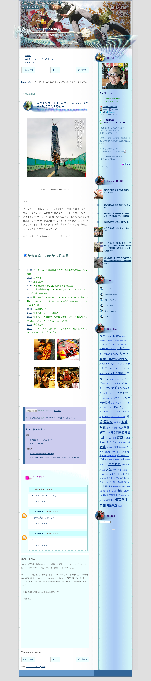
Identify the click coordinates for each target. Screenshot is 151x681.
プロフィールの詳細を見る (110, 156)
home (23, 82)
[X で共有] (33, 410)
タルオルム (106, 383)
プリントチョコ (107, 407)
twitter (105, 112)
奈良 (115, 491)
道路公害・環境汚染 (106, 491)
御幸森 (120, 442)
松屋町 (117, 459)
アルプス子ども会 (120, 340)
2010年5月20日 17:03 (41, 545)
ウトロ (121, 348)
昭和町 (112, 459)
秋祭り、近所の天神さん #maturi (42, 454)
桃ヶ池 (115, 486)
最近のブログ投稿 (107, 159)
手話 (108, 456)
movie (117, 336)
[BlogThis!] (30, 410)
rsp (123, 336)
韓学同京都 (117, 432)
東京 (30, 82)
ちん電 (105, 393)
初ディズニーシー (36, 443)
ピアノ (122, 398)
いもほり (123, 344)
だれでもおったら (118, 383)
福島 (122, 495)
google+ (105, 109)
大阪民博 (104, 478)
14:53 (29, 313)
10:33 (29, 285)
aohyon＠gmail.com (110, 107)
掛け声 (108, 433)
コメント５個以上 (115, 373)
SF (125, 336)
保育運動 (110, 500)
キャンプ (110, 364)
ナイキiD (102, 398)
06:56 (29, 278)
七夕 (104, 456)
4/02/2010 (57, 411)
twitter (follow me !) (111, 294)
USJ (105, 340)
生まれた (114, 464)
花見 (108, 428)
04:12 (29, 270)
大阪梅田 (125, 474)
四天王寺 (110, 447)
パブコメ (109, 398)
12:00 (29, 309)
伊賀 (123, 417)
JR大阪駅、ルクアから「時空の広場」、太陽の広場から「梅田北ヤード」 (117, 260)
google (109, 336)
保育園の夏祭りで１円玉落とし (116, 222)
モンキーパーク (116, 417)
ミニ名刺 (114, 412)
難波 (120, 490)
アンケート (115, 344)
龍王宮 (120, 506)
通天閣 (120, 482)
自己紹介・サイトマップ (114, 452)
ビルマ (121, 403)
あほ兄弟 (111, 340)
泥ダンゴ (126, 482)
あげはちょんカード (112, 300)
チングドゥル (114, 387)
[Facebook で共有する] (36, 410)
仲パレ (106, 482)
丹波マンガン (114, 478)
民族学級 (111, 505)
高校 (124, 442)
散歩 (103, 447)
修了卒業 (113, 456)
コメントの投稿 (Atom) (36, 667)
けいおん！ (123, 364)
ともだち (33, 418)
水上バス (105, 464)
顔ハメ (109, 438)
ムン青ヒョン (40, 511)
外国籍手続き (117, 428)
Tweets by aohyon (103, 167)
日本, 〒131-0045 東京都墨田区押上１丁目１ (61, 418)
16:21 (29, 317)
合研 (128, 442)
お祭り (115, 353)
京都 (120, 437)
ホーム (28, 56)
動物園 (127, 486)
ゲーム (108, 367)
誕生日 (123, 478)
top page (108, 316)
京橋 (114, 438)
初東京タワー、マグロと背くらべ (42, 440)
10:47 (29, 289)
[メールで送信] (27, 410)
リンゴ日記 (109, 305)
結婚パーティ (110, 442)
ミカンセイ (106, 411)
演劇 (114, 422)
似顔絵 (123, 447)
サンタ (112, 379)
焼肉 (122, 459)
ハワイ (116, 398)
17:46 (29, 324)
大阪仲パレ (115, 474)
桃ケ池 (121, 486)
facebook (115, 109)
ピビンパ (114, 403)
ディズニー (112, 393)
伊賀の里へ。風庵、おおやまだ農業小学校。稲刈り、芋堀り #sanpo (54, 457)
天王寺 (104, 486)
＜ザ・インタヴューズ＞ (108, 114)
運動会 (108, 422)
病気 (118, 495)
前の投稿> (82, 70)
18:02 (29, 328)
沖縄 (119, 422)
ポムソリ (118, 407)
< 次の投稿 (28, 70)
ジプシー (118, 379)
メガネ (121, 411)
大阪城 (124, 470)
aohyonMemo (48, 29)
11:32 (29, 297)
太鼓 (109, 469)
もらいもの (106, 417)
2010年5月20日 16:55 (41, 501)
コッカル (117, 368)
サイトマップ (30, 62)
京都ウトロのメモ (111, 311)
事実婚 (117, 447)
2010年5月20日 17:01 (41, 523)
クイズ (117, 364)
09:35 (29, 281)
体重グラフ (117, 470)
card (102, 336)
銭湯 (103, 470)
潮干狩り (113, 482)
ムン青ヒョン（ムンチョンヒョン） (40, 59)
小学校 (105, 459)
